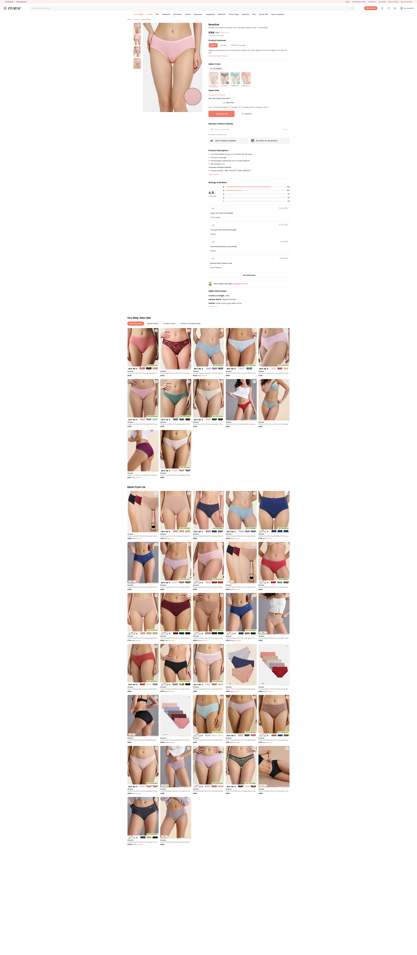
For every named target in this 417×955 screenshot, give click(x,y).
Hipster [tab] (213, 45)
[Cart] (395, 8)
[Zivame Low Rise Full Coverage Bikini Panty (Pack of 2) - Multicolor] (241, 348)
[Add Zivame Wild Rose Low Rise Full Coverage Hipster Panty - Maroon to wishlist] (189, 330)
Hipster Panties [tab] (152, 323)
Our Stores (382, 2)
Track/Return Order (359, 2)
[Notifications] (382, 8)
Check (285, 129)
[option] (137, 28)
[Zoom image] (172, 67)
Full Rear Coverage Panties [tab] (190, 323)
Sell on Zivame (393, 2)
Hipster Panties (146, 19)
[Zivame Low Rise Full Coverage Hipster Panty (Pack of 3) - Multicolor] (143, 348)
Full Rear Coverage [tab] (238, 45)
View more (213, 174)
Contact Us (372, 2)
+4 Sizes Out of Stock (216, 95)
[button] (352, 8)
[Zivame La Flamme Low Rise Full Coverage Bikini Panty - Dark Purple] (143, 450)
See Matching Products (218, 56)
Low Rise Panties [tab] (169, 323)
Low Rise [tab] (223, 45)
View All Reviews (249, 275)
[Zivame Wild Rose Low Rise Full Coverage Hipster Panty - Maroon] (175, 348)
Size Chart (230, 103)
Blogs (347, 2)
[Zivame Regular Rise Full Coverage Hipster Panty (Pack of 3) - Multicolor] (208, 348)
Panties (136, 19)
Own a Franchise (406, 2)
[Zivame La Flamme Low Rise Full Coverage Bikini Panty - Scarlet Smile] (241, 399)
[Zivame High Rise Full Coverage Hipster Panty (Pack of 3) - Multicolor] (175, 511)
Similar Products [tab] (135, 323)
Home (129, 19)
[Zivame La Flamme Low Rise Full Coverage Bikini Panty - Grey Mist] (274, 399)
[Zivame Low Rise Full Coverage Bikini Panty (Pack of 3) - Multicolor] (274, 348)
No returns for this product (266, 141)
